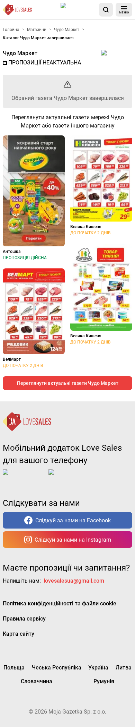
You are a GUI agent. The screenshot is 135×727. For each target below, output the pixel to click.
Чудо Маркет (20, 53)
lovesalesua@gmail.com (74, 580)
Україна (98, 667)
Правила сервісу (24, 618)
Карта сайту (18, 634)
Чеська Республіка (56, 667)
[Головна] (17, 9)
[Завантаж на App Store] (79, 10)
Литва (124, 667)
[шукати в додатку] (106, 10)
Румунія (103, 681)
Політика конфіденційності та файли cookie (59, 603)
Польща (14, 667)
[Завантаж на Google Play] (69, 477)
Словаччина (36, 681)
